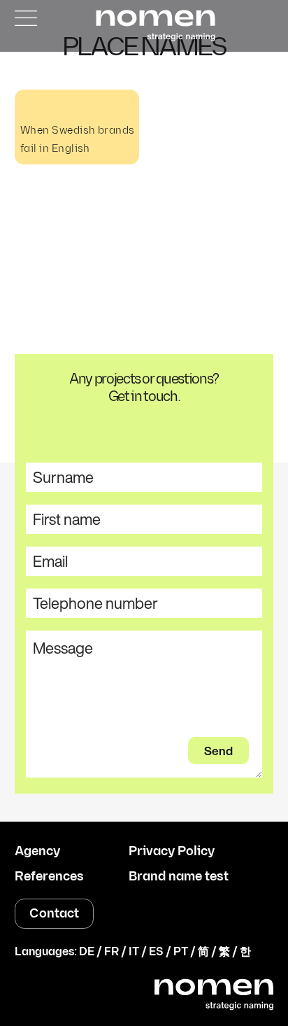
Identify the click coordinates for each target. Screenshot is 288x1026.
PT (180, 952)
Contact (54, 913)
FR (111, 952)
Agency (37, 851)
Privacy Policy (172, 851)
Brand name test (179, 877)
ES (156, 952)
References (49, 877)
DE (86, 952)
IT (134, 952)
